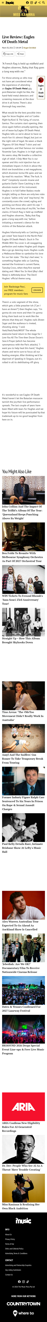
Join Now (37, 290)
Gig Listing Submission (13, 1270)
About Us (8, 1234)
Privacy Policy (10, 1239)
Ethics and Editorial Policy (14, 1249)
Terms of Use (9, 1244)
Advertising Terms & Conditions (16, 1253)
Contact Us (9, 1275)
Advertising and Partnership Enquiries (18, 1265)
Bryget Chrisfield (30, 47)
